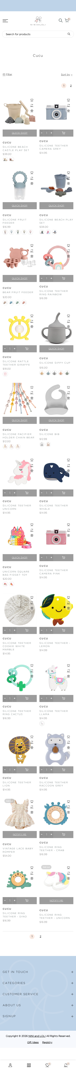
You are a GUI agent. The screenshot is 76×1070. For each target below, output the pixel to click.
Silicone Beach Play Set (56, 221)
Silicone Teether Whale (53, 507)
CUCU (43, 141)
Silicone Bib (49, 434)
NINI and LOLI (37, 1036)
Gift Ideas (33, 1042)
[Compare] (32, 105)
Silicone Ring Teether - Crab (51, 849)
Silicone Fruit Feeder (15, 221)
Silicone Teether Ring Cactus (17, 713)
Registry (47, 1042)
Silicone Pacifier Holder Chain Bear (18, 436)
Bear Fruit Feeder (18, 292)
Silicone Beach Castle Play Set (16, 149)
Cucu (7, 143)
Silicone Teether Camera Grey (53, 147)
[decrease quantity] (41, 133)
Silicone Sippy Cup (55, 362)
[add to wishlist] (32, 100)
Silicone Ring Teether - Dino (15, 915)
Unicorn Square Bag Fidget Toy (16, 573)
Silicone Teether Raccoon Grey (53, 784)
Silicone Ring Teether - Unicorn (54, 916)
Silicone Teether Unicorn (17, 507)
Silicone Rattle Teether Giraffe (16, 363)
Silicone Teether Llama (53, 713)
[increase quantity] (51, 133)
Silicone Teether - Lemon (54, 645)
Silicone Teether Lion (17, 784)
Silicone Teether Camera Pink (53, 572)
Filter (9, 74)
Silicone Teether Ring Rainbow (53, 293)
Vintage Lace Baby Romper (18, 850)
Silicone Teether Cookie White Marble (17, 646)
